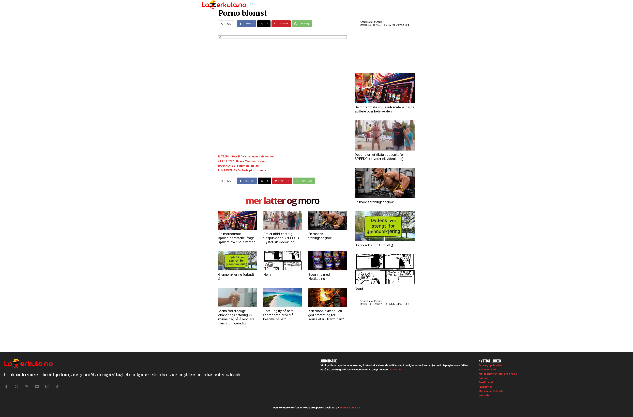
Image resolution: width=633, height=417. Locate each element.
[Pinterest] (27, 387)
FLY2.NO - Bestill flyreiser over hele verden (246, 156)
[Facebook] (414, 4)
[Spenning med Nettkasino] (327, 260)
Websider (484, 395)
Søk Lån (483, 378)
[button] (252, 4)
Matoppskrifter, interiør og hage (498, 373)
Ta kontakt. (396, 369)
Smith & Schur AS (349, 407)
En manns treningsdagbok (320, 236)
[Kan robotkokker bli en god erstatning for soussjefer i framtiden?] (327, 297)
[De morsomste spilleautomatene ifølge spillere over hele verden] (237, 220)
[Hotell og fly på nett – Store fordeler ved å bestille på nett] (282, 297)
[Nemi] (282, 260)
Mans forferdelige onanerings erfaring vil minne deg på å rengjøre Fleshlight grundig (236, 317)
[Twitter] (16, 387)
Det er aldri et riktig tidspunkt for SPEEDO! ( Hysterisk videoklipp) (281, 238)
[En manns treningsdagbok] (327, 220)
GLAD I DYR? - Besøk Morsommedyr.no (243, 161)
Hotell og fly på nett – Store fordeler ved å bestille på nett (279, 315)
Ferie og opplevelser (491, 365)
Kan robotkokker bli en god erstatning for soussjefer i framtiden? (326, 315)
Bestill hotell (486, 382)
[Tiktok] (57, 387)
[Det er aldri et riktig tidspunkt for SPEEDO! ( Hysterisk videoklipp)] (282, 220)
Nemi (267, 275)
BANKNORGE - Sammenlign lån (238, 165)
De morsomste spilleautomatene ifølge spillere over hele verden (236, 238)
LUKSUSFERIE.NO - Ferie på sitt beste (242, 170)
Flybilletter (485, 386)
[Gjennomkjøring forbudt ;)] (237, 260)
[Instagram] (421, 4)
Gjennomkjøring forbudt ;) (374, 245)
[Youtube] (37, 387)
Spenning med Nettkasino (319, 277)
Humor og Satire (488, 369)
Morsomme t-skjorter (491, 391)
